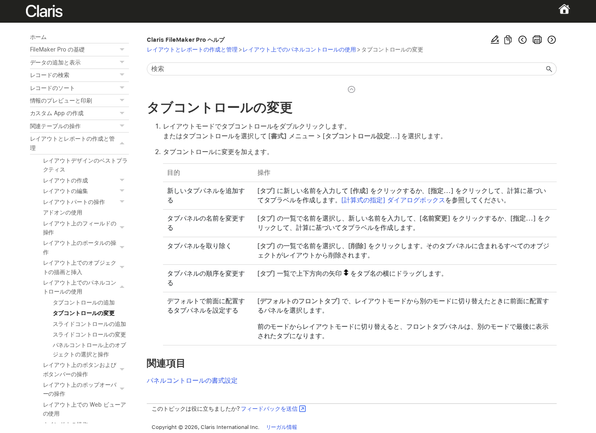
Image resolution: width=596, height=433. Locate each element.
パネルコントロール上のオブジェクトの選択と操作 (89, 349)
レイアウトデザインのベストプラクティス (85, 165)
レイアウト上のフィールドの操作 (80, 228)
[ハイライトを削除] (495, 40)
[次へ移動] (551, 40)
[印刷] (537, 40)
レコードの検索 (50, 75)
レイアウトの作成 (65, 180)
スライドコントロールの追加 (89, 324)
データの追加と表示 (55, 62)
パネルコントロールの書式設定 (192, 380)
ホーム (38, 37)
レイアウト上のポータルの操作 (80, 247)
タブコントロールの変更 (84, 313)
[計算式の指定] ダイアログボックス (393, 200)
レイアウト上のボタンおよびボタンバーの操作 (80, 369)
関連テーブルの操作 (55, 126)
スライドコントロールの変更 (89, 334)
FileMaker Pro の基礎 (57, 49)
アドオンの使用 (63, 212)
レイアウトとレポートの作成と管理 (72, 143)
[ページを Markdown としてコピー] (508, 40)
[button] (123, 49)
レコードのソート (52, 88)
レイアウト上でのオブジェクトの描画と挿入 (80, 267)
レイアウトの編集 (65, 191)
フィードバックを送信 (269, 408)
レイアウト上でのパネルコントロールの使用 (80, 287)
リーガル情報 (282, 427)
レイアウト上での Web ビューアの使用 (84, 409)
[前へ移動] (522, 40)
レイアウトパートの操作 (74, 202)
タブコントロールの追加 (84, 302)
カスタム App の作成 (57, 113)
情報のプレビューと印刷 (61, 100)
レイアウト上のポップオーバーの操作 (80, 389)
